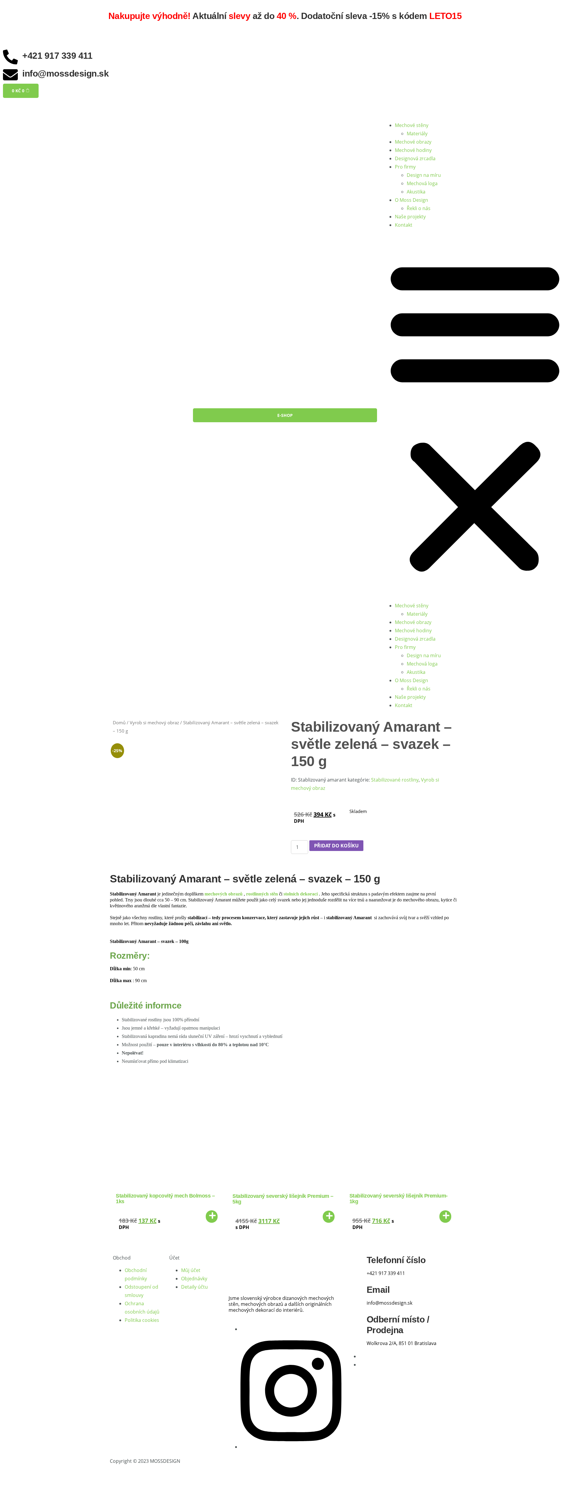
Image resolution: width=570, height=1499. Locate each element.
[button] (475, 415)
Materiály (417, 133)
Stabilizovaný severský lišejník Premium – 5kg (282, 1199)
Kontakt (403, 225)
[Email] (354, 1294)
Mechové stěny (411, 125)
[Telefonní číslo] (354, 1264)
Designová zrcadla (415, 158)
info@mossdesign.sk (65, 73)
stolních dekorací (301, 893)
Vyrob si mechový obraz (154, 722)
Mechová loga (422, 183)
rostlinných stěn (262, 893)
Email (378, 1290)
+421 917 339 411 (57, 56)
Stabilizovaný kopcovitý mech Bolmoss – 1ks (165, 1198)
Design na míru (424, 175)
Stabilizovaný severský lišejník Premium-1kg (398, 1198)
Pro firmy (405, 166)
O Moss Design (411, 200)
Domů (119, 722)
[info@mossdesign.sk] (10, 74)
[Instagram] (290, 1447)
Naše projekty (410, 216)
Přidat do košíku (336, 845)
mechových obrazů (224, 893)
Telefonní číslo (396, 1260)
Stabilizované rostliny (395, 780)
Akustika (416, 191)
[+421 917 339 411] (10, 57)
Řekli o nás (418, 208)
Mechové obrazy (413, 142)
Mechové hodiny (413, 150)
